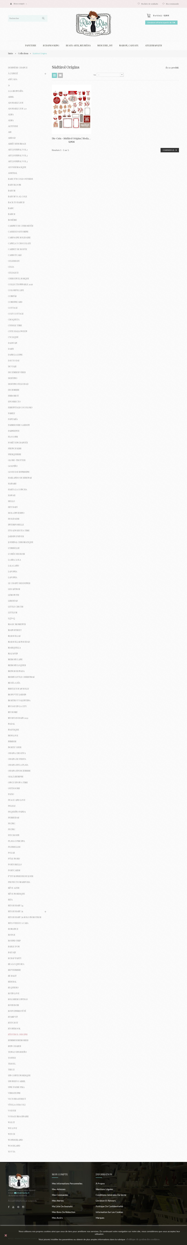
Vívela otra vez (17, 1104)
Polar (11, 852)
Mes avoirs (57, 1217)
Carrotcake (15, 255)
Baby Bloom (14, 184)
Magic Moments (17, 624)
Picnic (11, 823)
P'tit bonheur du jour (20, 876)
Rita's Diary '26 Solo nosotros (24, 917)
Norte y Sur (14, 747)
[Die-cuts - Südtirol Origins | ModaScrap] (71, 109)
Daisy (11, 348)
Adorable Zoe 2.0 (17, 108)
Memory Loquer (17, 665)
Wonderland (15, 1140)
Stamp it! (13, 1016)
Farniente (14, 431)
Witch (11, 1134)
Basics (11, 214)
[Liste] (60, 75)
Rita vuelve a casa (18, 923)
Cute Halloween (17, 331)
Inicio (10, 53)
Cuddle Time (15, 325)
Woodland (14, 1145)
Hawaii (11, 495)
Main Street (15, 630)
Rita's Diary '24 (15, 905)
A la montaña (15, 91)
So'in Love (13, 993)
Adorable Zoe (16, 102)
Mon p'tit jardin (17, 694)
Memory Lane (15, 659)
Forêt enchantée (18, 442)
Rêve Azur (13, 888)
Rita (10, 899)
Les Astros (14, 589)
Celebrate (14, 261)
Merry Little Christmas (21, 677)
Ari (9, 132)
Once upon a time (18, 782)
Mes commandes (60, 1195)
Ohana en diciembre (19, 770)
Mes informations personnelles (67, 1183)
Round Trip (14, 940)
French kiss (14, 448)
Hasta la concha (17, 489)
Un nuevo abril (16, 1081)
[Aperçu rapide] (87, 110)
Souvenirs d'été (17, 1011)
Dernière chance (18, 67)
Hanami (12, 483)
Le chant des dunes (19, 583)
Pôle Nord (14, 858)
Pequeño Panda (17, 811)
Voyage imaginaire (18, 1116)
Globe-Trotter (16, 460)
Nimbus (12, 741)
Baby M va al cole (17, 196)
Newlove (13, 735)
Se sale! (12, 975)
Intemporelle (16, 524)
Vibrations (14, 1093)
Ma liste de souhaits (149, 3)
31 (9, 85)
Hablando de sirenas (20, 477)
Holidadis (13, 518)
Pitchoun (13, 835)
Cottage (13, 307)
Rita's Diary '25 (15, 911)
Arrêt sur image (17, 143)
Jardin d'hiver (16, 536)
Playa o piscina (16, 841)
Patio (11, 794)
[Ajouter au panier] (87, 89)
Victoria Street (17, 1098)
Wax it (11, 1122)
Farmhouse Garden (19, 425)
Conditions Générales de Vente (111, 1195)
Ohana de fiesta (17, 759)
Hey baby (13, 507)
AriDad (12, 138)
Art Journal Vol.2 (18, 155)
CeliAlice (13, 272)
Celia (11, 266)
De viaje (12, 366)
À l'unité (13, 73)
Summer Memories (18, 1040)
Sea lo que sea (16, 964)
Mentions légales (104, 1189)
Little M (12, 612)
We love (12, 1128)
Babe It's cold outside (20, 179)
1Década (12, 79)
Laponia (12, 571)
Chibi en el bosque (18, 278)
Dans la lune (15, 354)
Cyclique (13, 337)
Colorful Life (16, 290)
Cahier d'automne (18, 231)
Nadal (11, 723)
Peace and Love (16, 800)
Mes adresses (58, 1189)
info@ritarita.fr (22, 1193)
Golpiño (13, 466)
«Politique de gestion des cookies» (143, 1239)
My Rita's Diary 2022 (18, 718)
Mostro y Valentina (19, 700)
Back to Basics (16, 202)
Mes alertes (58, 1200)
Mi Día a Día (14, 682)
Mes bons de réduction (63, 1212)
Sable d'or (14, 946)
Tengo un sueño (17, 1052)
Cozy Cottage (16, 313)
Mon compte (60, 1174)
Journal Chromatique (20, 542)
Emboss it (13, 395)
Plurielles (14, 847)
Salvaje (12, 952)
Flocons (13, 436)
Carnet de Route (17, 249)
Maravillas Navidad (19, 641)
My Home (13, 712)
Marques (100, 1217)
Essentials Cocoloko (20, 407)
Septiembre (14, 970)
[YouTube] (13, 1207)
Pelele (12, 806)
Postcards (14, 870)
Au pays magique (17, 167)
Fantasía (13, 419)
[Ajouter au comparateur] (87, 103)
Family (11, 413)
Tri (94, 75)
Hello (11, 501)
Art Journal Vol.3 (18, 161)
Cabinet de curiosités (20, 225)
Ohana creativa (17, 753)
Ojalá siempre (16, 776)
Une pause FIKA (16, 1087)
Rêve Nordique (16, 893)
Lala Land (13, 565)
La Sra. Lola (14, 559)
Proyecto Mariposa (19, 882)
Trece (11, 1069)
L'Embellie (14, 548)
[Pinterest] (18, 1207)
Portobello (15, 864)
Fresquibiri (14, 454)
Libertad (13, 600)
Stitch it (13, 1022)
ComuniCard (15, 302)
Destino (12, 378)
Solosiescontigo (18, 999)
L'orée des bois (16, 554)
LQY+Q (11, 618)
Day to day (13, 360)
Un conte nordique (19, 1075)
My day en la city (17, 706)
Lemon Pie (13, 595)
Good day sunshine (19, 472)
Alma (11, 114)
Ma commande (172, 3)
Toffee (12, 1057)
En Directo (14, 401)
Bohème (12, 220)
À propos (100, 1183)
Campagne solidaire (19, 237)
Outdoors (14, 788)
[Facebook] (8, 1207)
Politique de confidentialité (109, 1206)
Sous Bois (13, 1005)
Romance (13, 929)
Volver (12, 1110)
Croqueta (13, 319)
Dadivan (12, 343)
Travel (12, 1063)
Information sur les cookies (109, 1212)
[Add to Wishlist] (87, 96)
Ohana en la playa (18, 764)
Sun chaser (14, 1046)
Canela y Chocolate (19, 243)
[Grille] (54, 75)
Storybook (14, 1028)
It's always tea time (19, 530)
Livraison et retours (106, 1200)
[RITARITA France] (93, 23)
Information (104, 1174)
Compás (12, 296)
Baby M (11, 190)
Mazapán (13, 653)
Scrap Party (14, 958)
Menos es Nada (16, 671)
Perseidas (13, 817)
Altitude (13, 126)
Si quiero (13, 987)
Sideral (12, 981)
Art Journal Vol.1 (18, 149)
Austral (12, 173)
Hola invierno (16, 513)
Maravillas (14, 636)
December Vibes (17, 372)
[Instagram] (23, 1207)
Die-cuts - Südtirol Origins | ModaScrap (71, 138)
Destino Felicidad (18, 384)
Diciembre (13, 389)
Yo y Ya (11, 1151)
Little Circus (15, 606)
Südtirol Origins (17, 1034)
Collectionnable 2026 (20, 284)
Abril (11, 97)
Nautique (13, 729)
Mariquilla (14, 647)
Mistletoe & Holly (18, 688)
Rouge (11, 934)
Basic (11, 208)
